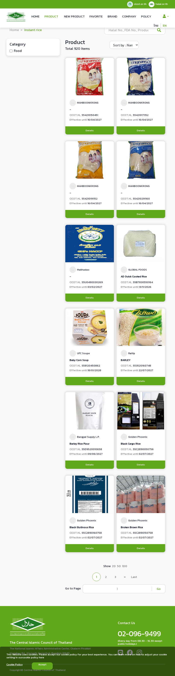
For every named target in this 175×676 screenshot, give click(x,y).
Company (129, 16)
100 (124, 566)
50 (119, 566)
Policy (146, 16)
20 (114, 566)
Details (90, 130)
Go (159, 589)
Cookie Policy (14, 664)
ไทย (156, 25)
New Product (74, 16)
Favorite (96, 16)
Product (51, 16)
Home (35, 16)
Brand (112, 16)
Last (134, 577)
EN (164, 25)
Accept (42, 664)
